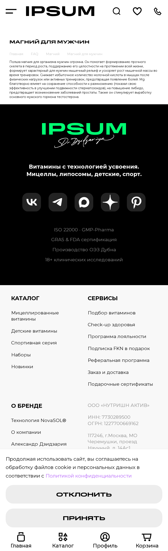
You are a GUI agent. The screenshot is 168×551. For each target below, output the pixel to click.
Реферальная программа (118, 360)
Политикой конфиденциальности (89, 476)
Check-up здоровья (111, 324)
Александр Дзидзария (39, 444)
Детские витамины (34, 331)
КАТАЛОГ (25, 298)
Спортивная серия (34, 342)
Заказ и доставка (108, 372)
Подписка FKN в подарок (119, 348)
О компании (26, 432)
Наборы (21, 354)
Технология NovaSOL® (38, 420)
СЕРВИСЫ (103, 298)
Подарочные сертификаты (120, 384)
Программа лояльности (117, 336)
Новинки (22, 366)
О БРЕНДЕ (26, 405)
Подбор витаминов (112, 313)
